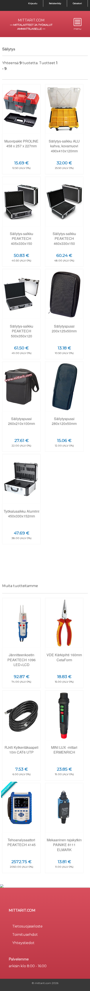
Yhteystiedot (23, 943)
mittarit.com (31, 20)
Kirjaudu (32, 3)
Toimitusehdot (25, 935)
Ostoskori (77, 3)
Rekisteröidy (55, 3)
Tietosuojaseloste (27, 926)
